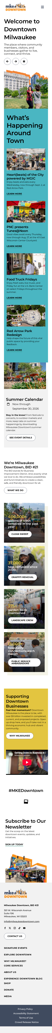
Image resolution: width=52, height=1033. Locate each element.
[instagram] (15, 928)
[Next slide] (15, 61)
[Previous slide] (7, 61)
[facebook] (5, 928)
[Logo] (15, 3)
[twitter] (10, 928)
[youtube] (24, 928)
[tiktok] (19, 928)
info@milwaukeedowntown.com (21, 921)
